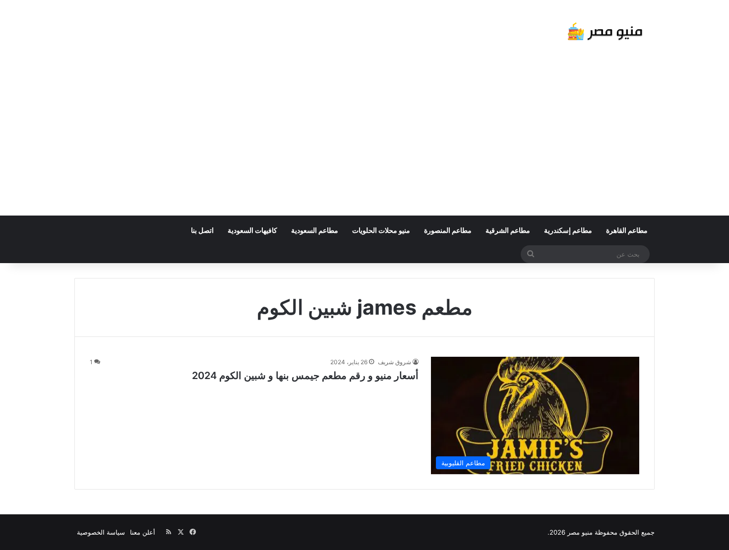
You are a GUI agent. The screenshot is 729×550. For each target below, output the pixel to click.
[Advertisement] (364, 141)
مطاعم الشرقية (508, 230)
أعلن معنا (142, 532)
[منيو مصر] (605, 33)
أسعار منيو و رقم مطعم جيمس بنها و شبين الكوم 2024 (305, 376)
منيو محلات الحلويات (381, 230)
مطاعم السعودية (314, 230)
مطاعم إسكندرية (568, 230)
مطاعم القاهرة (627, 230)
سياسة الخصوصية (101, 532)
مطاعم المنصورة (448, 230)
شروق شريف (394, 362)
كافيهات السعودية (252, 230)
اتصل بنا (202, 230)
